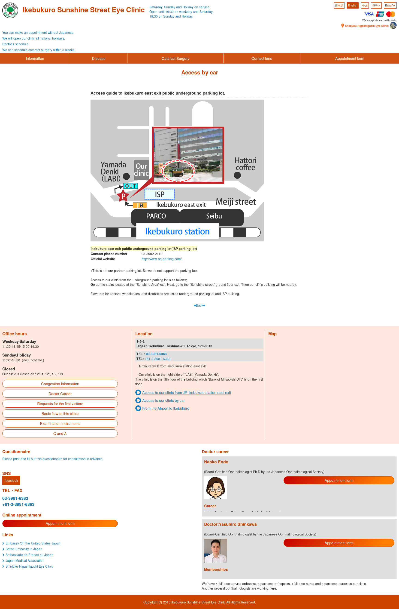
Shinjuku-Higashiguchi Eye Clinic (29, 566)
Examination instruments (60, 423)
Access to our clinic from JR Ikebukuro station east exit (186, 392)
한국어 (376, 5)
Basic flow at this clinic (60, 413)
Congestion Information (60, 383)
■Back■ (199, 305)
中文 (365, 5)
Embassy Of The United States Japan (33, 543)
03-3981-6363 (15, 498)
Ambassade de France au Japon (29, 554)
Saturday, (156, 7)
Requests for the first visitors (60, 403)
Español (390, 5)
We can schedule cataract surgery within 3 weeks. (38, 49)
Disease (99, 58)
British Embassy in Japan (24, 549)
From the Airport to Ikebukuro (165, 408)
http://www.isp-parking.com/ (162, 258)
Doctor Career (60, 393)
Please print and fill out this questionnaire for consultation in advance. (52, 458)
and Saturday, (203, 11)
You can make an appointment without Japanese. (38, 32)
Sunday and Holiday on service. (187, 7)
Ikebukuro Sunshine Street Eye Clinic (83, 9)
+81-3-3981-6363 (157, 358)
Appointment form (349, 58)
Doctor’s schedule (15, 44)
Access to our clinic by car (163, 400)
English (352, 5)
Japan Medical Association (25, 560)
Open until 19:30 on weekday (170, 11)
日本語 (339, 5)
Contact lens (261, 58)
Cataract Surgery (175, 58)
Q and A (60, 433)
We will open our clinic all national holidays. (33, 38)
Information (35, 58)
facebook (11, 480)
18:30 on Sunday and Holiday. (171, 16)
